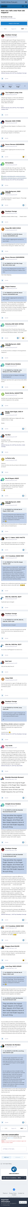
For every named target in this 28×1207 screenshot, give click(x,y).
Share (7, 1157)
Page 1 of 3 (14, 28)
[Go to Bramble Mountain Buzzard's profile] (2, 778)
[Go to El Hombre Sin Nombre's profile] (2, 1045)
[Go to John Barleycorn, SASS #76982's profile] (2, 193)
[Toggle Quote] (3, 234)
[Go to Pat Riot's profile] (2, 436)
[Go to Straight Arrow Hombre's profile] (2, 365)
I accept (23, 1202)
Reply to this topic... (9, 1149)
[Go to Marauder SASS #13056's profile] (2, 122)
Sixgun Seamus (10, 286)
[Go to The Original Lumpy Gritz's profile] (2, 93)
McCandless (9, 163)
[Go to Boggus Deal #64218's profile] (2, 947)
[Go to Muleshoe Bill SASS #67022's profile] (2, 325)
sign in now (10, 1137)
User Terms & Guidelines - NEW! (12, 1177)
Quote (6, 78)
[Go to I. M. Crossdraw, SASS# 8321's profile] (2, 557)
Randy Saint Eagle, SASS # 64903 (14, 412)
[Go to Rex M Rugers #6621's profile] (2, 479)
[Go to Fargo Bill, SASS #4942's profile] (2, 229)
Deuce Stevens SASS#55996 (14, 144)
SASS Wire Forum (9, 2)
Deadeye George (7, 16)
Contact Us (21, 1193)
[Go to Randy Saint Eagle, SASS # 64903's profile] (2, 413)
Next (22, 28)
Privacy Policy (13, 1193)
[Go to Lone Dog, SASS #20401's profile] (2, 967)
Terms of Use (6, 1205)
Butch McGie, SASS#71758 (14, 393)
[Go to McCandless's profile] (2, 164)
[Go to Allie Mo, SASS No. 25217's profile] (2, 597)
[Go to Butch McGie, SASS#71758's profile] (2, 394)
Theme (5, 1193)
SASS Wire (13, 18)
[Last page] (26, 29)
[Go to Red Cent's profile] (2, 662)
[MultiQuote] (2, 78)
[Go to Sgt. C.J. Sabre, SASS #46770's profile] (2, 538)
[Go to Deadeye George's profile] (2, 35)
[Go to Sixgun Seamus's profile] (2, 287)
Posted (11, 36)
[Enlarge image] (13, 176)
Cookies (14, 1195)
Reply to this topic (14, 23)
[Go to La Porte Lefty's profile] (2, 459)
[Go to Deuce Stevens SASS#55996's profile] (2, 145)
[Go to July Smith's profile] (2, 746)
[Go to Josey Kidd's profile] (2, 679)
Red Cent (8, 661)
